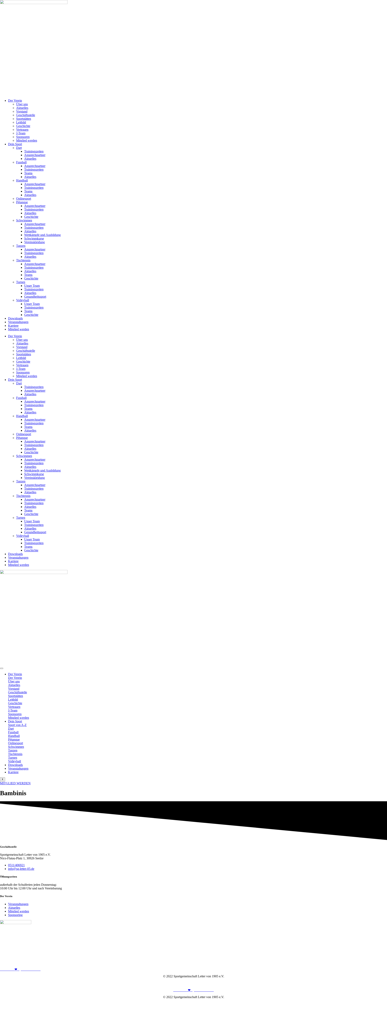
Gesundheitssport (35, 296)
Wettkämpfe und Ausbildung (42, 235)
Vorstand (21, 111)
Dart (19, 147)
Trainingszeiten (34, 151)
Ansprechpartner (34, 155)
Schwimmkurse (34, 238)
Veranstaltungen (18, 322)
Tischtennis (23, 260)
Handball (22, 180)
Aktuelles (22, 108)
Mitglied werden (26, 140)
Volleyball (22, 300)
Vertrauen (22, 129)
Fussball (21, 162)
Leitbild (21, 122)
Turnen (20, 282)
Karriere (13, 325)
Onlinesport (23, 198)
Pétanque (22, 202)
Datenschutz (379, 983)
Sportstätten (23, 118)
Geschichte (23, 126)
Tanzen (20, 245)
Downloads (15, 318)
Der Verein (15, 100)
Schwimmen (24, 220)
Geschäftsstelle (25, 115)
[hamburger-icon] (1, 668)
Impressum (361, 983)
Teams (28, 173)
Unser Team (32, 285)
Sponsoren (23, 137)
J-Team (20, 133)
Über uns (22, 104)
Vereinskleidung (34, 242)
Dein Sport (15, 144)
